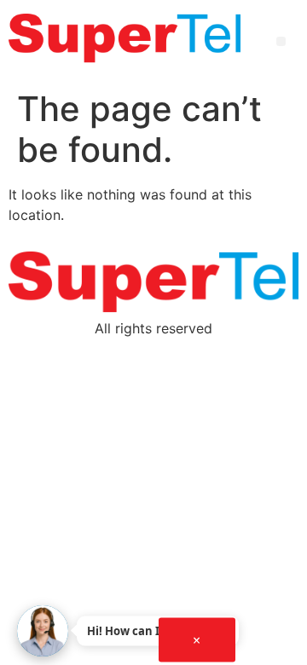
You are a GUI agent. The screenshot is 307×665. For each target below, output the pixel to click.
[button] (281, 41)
